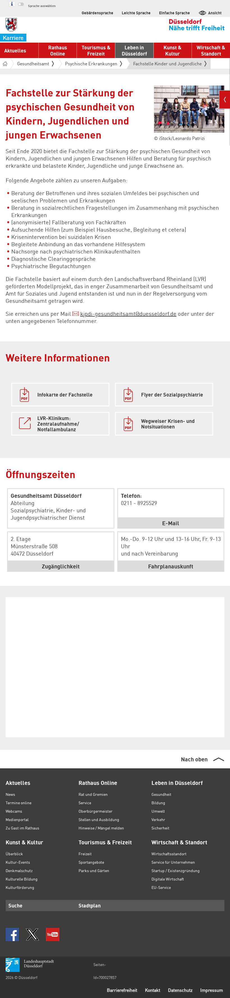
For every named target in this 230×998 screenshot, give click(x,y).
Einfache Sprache (174, 12)
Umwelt (158, 810)
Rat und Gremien (93, 794)
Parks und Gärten (94, 870)
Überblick (14, 853)
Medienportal (17, 819)
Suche (15, 905)
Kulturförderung (20, 887)
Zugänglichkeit (61, 566)
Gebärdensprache (97, 12)
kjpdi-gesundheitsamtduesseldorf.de (128, 313)
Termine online (18, 802)
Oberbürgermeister (95, 810)
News (10, 794)
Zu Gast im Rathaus (22, 827)
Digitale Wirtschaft (167, 878)
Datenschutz (180, 990)
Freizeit (85, 853)
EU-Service (161, 887)
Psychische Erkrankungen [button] (91, 63)
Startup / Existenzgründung (175, 870)
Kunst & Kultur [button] (172, 50)
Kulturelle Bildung (22, 878)
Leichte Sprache (136, 12)
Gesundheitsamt (33, 63)
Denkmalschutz (19, 870)
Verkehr (158, 819)
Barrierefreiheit (122, 990)
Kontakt (152, 990)
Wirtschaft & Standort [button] (211, 50)
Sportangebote (91, 862)
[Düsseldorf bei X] (32, 934)
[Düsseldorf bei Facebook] (12, 934)
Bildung (158, 802)
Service (85, 802)
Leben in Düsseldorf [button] (134, 50)
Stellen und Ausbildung (99, 819)
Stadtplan (90, 905)
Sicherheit (160, 827)
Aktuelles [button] (15, 50)
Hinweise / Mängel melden (101, 827)
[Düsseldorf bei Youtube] (52, 934)
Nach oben (194, 759)
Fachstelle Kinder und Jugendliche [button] (167, 64)
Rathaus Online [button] (57, 50)
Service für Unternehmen (173, 862)
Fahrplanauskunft (170, 566)
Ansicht (215, 12)
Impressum (211, 990)
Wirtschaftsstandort (169, 853)
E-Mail (170, 523)
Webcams (14, 810)
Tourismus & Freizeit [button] (96, 50)
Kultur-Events (18, 862)
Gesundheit (161, 794)
